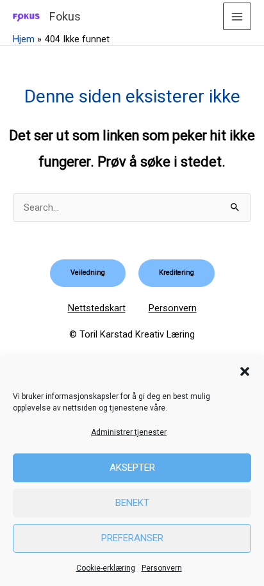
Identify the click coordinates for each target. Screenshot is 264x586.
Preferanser (132, 538)
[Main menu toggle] (237, 17)
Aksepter (132, 467)
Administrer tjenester (129, 432)
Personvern (162, 568)
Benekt (132, 503)
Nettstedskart (97, 308)
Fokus (65, 16)
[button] (244, 371)
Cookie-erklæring (105, 568)
